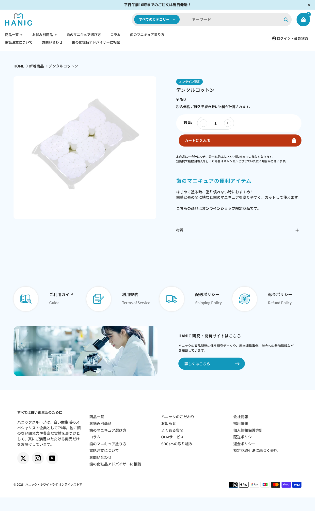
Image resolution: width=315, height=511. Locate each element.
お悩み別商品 (100, 423)
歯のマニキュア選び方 (107, 430)
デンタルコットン (63, 65)
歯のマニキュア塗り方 (107, 443)
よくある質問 (172, 430)
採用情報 (240, 423)
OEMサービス (172, 436)
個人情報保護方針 (248, 430)
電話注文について (104, 450)
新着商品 (36, 65)
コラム (94, 436)
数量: (188, 122)
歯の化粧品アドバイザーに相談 (115, 463)
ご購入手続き (201, 106)
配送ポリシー (244, 436)
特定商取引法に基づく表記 (255, 450)
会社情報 (240, 416)
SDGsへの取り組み (176, 443)
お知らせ (168, 423)
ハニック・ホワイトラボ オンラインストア (53, 484)
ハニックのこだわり (177, 416)
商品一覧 (96, 416)
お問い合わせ (100, 457)
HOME (19, 65)
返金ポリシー (244, 443)
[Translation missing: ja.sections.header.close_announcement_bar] (308, 4)
